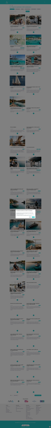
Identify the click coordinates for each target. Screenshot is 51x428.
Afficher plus (30, 215)
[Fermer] (34, 210)
